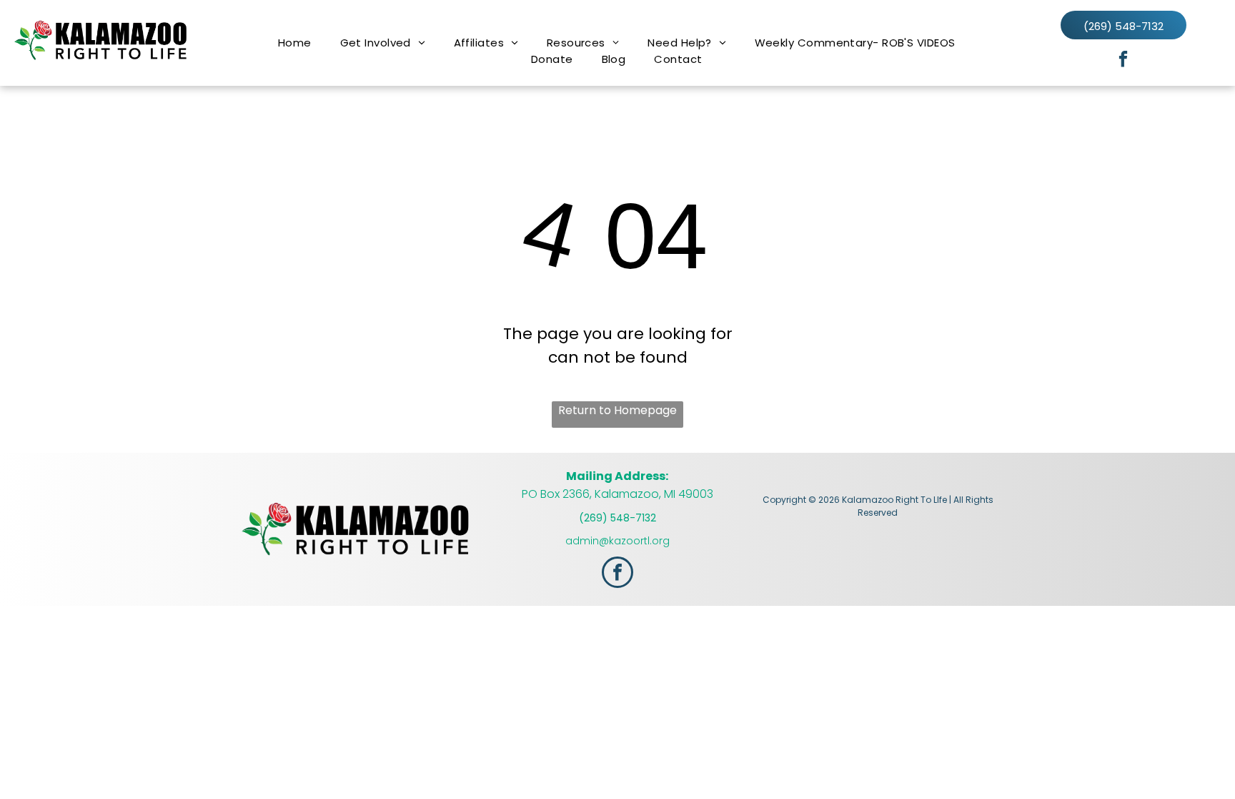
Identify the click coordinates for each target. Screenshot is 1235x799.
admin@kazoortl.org (617, 541)
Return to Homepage (617, 410)
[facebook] (1123, 60)
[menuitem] (295, 42)
